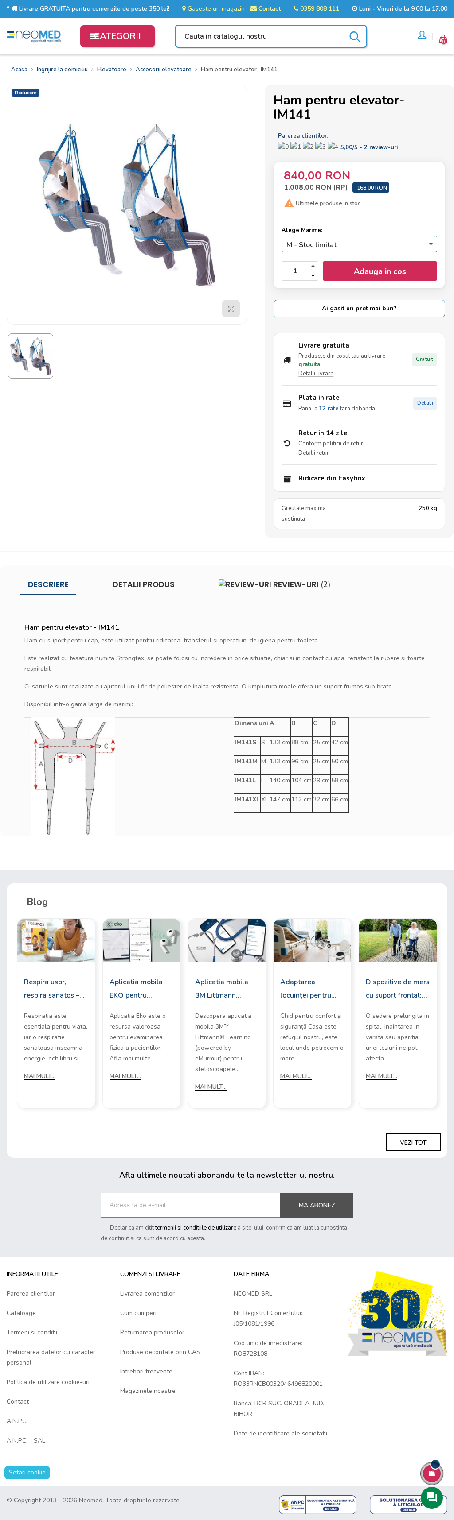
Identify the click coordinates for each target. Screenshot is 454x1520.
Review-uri (301, 584)
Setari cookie (27, 1472)
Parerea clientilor (31, 1293)
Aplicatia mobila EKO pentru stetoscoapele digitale (136, 989)
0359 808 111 (318, 8)
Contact (269, 8)
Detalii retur (313, 453)
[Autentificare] (422, 36)
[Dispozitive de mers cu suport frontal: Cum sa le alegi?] (398, 940)
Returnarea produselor (152, 1332)
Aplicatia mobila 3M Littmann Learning (221, 989)
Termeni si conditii (32, 1332)
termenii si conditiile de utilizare (195, 1228)
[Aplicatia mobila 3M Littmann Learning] (227, 940)
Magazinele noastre (148, 1391)
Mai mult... (39, 1076)
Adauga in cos (380, 271)
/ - (369, 147)
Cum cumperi (138, 1313)
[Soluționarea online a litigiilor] (408, 1504)
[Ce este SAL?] (317, 1504)
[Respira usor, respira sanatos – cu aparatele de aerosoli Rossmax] (56, 940)
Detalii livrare (315, 374)
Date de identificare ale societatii (280, 1433)
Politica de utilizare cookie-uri (48, 1382)
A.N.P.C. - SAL (26, 1440)
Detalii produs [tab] (144, 584)
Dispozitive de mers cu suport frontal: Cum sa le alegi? (398, 989)
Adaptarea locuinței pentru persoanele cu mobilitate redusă (309, 989)
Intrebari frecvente (146, 1371)
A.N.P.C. (17, 1421)
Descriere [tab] (48, 584)
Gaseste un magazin (215, 8)
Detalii (425, 403)
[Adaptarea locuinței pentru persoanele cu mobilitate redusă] (312, 940)
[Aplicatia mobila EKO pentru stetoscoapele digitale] (141, 940)
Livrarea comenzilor (147, 1293)
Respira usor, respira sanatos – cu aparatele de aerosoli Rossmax (53, 989)
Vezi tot (413, 1142)
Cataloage (21, 1313)
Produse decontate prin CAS (160, 1352)
